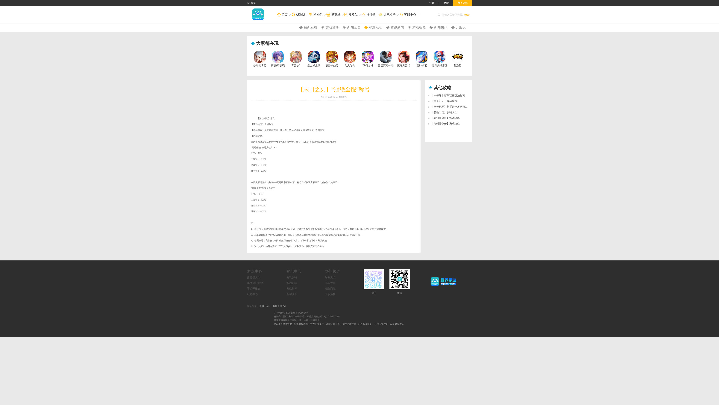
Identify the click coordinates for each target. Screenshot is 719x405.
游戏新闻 (291, 283)
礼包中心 (252, 294)
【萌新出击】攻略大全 (444, 112)
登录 (446, 3)
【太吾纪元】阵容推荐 (444, 101)
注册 (432, 3)
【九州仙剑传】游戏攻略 (445, 118)
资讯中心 (293, 271)
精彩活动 (375, 27)
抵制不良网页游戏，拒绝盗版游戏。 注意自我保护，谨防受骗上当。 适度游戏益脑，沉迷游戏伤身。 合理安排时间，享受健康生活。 (340, 324)
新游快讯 (291, 294)
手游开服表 (253, 288)
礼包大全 (330, 283)
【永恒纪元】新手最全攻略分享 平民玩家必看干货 (460, 106)
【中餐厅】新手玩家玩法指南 (448, 95)
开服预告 (330, 294)
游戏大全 (330, 277)
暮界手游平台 (279, 306)
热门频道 (332, 271)
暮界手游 (264, 306)
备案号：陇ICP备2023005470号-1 (290, 316)
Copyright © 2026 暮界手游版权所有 (291, 312)
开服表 (461, 27)
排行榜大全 (253, 277)
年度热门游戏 (255, 283)
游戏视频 (419, 27)
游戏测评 (291, 288)
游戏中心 (254, 271)
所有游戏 (462, 3)
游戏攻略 (332, 27)
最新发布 (310, 27)
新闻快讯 (441, 27)
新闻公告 (354, 27)
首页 (253, 3)
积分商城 (330, 288)
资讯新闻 (397, 27)
